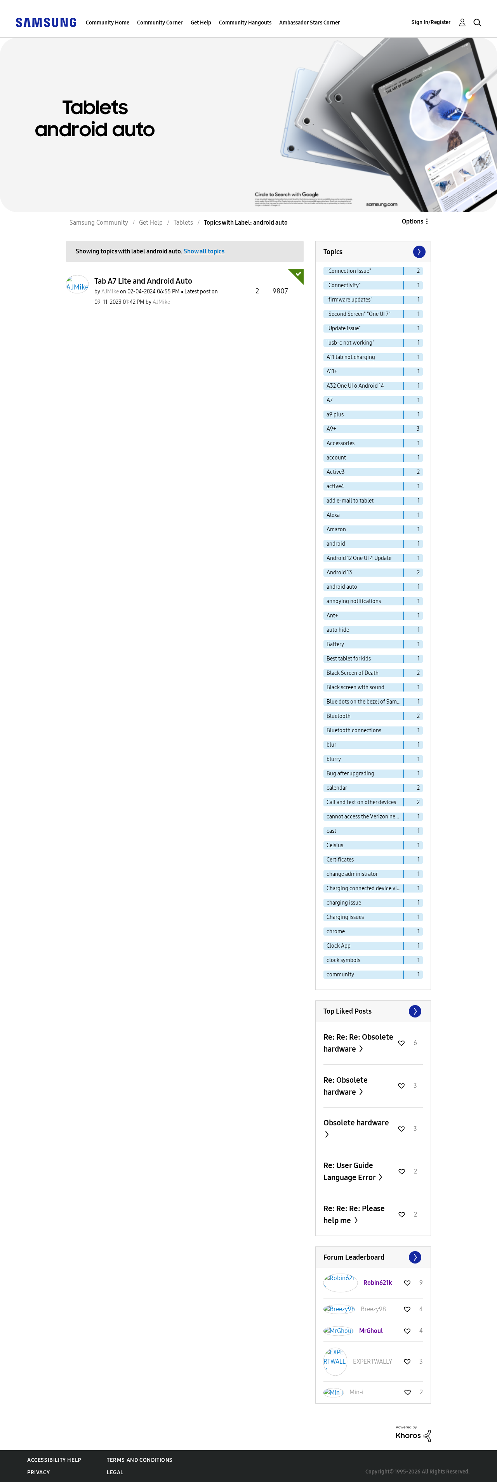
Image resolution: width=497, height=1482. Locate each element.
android (336, 544)
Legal (115, 1472)
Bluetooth (339, 716)
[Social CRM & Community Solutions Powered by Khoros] (413, 1433)
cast (331, 831)
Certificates (340, 859)
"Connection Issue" (349, 271)
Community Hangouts (245, 22)
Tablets (183, 222)
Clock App (339, 946)
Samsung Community (99, 222)
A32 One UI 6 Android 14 (355, 386)
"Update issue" (344, 328)
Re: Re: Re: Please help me (354, 1214)
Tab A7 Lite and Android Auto (143, 281)
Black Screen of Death (353, 673)
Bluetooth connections (354, 730)
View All (373, 1011)
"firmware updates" (349, 299)
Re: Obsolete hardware (345, 1086)
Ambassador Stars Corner (309, 22)
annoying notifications (354, 601)
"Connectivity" (344, 285)
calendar (337, 788)
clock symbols (343, 960)
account (336, 457)
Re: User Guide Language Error (350, 1171)
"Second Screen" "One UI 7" (359, 314)
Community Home (107, 22)
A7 (330, 400)
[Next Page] (419, 251)
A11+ (332, 371)
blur (331, 745)
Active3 (336, 472)
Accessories (341, 443)
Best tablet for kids (349, 658)
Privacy (38, 1472)
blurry (334, 759)
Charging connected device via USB (365, 888)
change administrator (352, 874)
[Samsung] (46, 22)
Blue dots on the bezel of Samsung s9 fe (365, 702)
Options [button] (412, 221)
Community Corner (160, 22)
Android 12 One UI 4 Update (359, 558)
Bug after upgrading (350, 773)
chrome (336, 931)
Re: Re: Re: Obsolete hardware (358, 1043)
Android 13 (339, 572)
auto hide (338, 630)
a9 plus (335, 414)
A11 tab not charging (351, 357)
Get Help (201, 22)
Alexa (333, 515)
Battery (335, 644)
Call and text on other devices (361, 802)
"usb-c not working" (350, 343)
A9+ (331, 429)
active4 (335, 486)
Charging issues (345, 917)
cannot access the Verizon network (365, 816)
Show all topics (204, 251)
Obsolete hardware (356, 1122)
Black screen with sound (355, 687)
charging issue (344, 903)
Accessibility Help (54, 1460)
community (340, 974)
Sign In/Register (431, 22)
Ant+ (332, 615)
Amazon (336, 529)
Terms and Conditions (140, 1460)
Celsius (335, 845)
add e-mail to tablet (350, 500)
